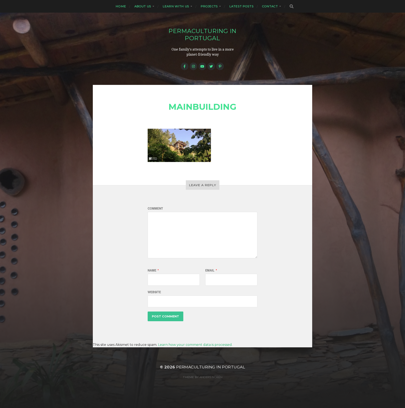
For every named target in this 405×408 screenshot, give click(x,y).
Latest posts (241, 6)
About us (142, 6)
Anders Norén (211, 377)
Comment (155, 208)
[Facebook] (184, 66)
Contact (270, 6)
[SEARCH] (291, 6)
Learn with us (176, 6)
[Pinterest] (220, 66)
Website (154, 292)
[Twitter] (211, 66)
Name (153, 270)
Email (211, 270)
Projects (209, 6)
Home (121, 6)
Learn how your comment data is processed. (195, 345)
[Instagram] (193, 66)
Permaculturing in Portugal (202, 34)
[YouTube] (202, 66)
